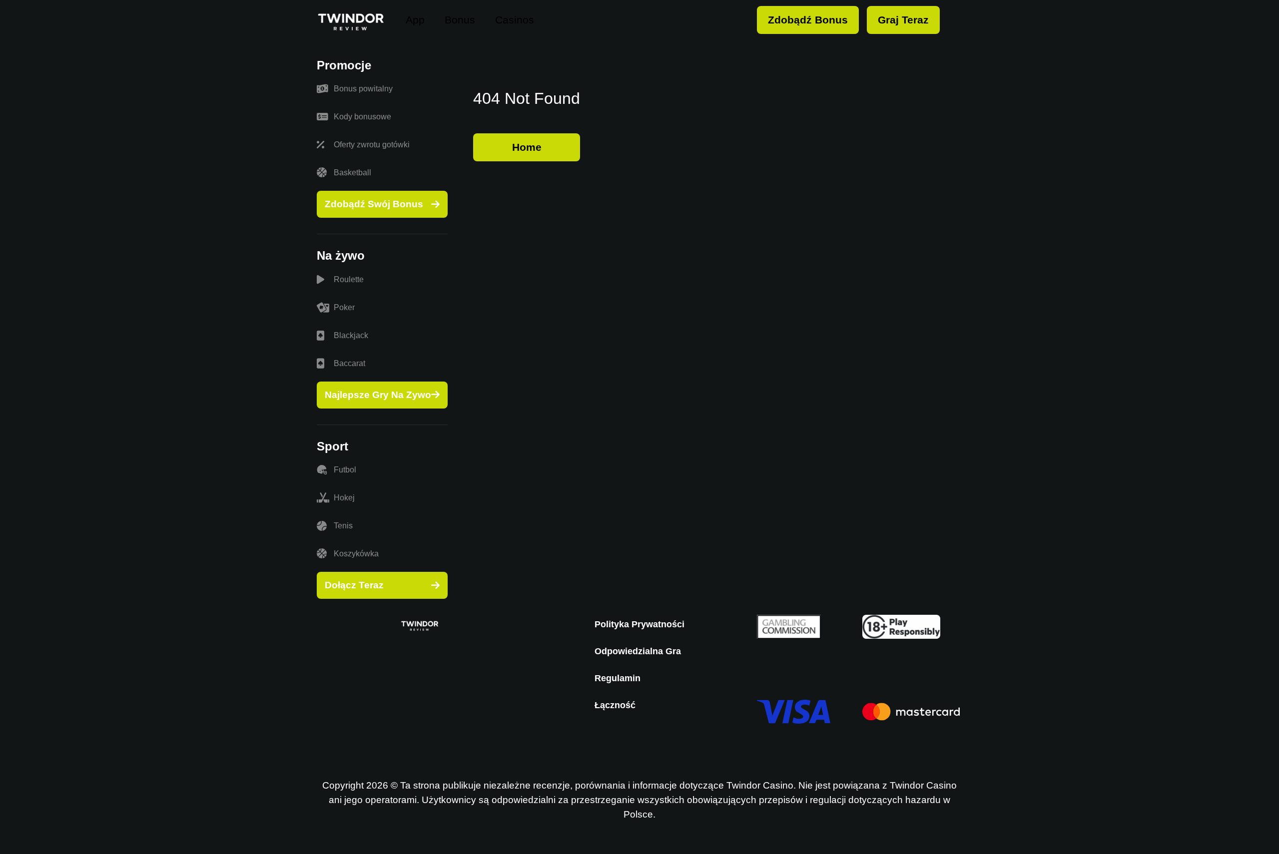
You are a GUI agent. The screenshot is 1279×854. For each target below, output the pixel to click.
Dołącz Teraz (354, 585)
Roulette (349, 279)
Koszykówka (356, 553)
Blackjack (351, 335)
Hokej (344, 497)
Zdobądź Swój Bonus (374, 204)
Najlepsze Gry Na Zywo (378, 395)
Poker (344, 307)
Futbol (345, 469)
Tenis (343, 525)
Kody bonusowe (362, 116)
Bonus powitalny (363, 88)
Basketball (352, 172)
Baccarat (349, 363)
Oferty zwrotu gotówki (372, 144)
